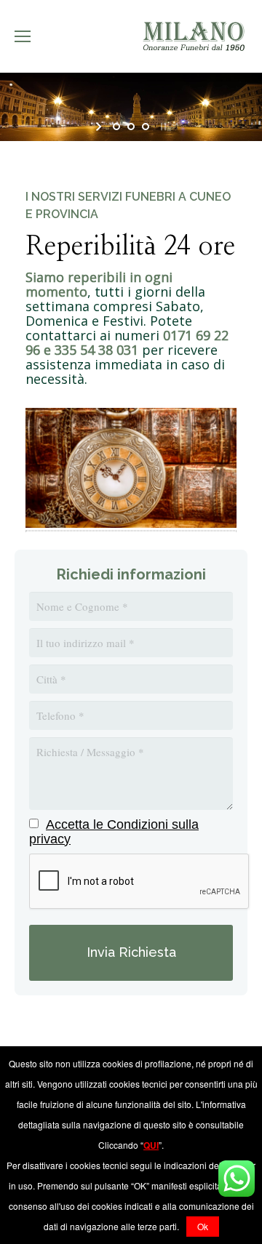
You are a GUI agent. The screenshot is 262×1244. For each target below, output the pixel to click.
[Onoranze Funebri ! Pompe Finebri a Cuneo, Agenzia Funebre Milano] (131, 522)
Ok (202, 1226)
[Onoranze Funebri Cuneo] (192, 36)
